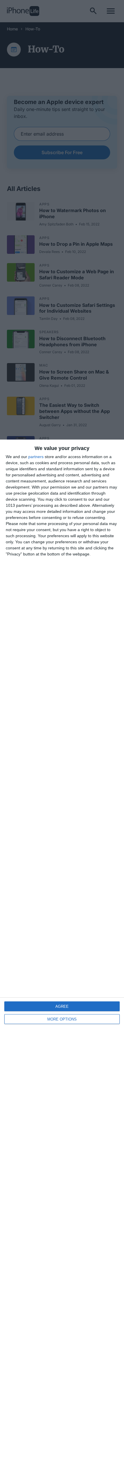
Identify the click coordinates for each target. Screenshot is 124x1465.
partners (36, 457)
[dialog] (62, 952)
